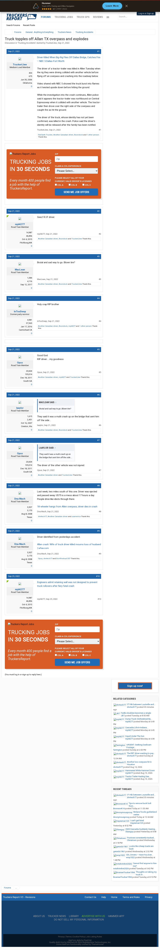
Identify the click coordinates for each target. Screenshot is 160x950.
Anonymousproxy (121, 817)
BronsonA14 (119, 808)
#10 (98, 576)
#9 (98, 531)
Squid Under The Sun (134, 736)
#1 (98, 51)
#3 (98, 256)
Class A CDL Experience (68, 166)
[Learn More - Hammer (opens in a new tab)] (80, 6)
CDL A (60, 185)
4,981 (29, 320)
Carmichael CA (25, 330)
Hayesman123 (136, 823)
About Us (39, 916)
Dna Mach (19, 498)
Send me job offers (76, 192)
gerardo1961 (119, 851)
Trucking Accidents (26, 43)
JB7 (122, 715)
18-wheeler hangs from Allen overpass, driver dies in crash (67, 506)
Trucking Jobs (64, 17)
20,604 (29, 371)
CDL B (74, 185)
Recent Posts (29, 25)
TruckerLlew (51, 43)
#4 (98, 298)
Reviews (98, 17)
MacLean (20, 269)
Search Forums (13, 25)
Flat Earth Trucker (45, 135)
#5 (98, 349)
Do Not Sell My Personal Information (79, 919)
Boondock (78, 135)
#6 (98, 395)
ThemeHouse (97, 944)
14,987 (29, 232)
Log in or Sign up (146, 13)
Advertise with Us (93, 916)
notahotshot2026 (121, 868)
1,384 (29, 278)
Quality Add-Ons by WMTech (80, 942)
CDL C (87, 185)
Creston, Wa (26, 426)
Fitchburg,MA (26, 242)
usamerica (76, 516)
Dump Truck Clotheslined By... (138, 719)
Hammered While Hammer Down (140, 770)
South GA (27, 381)
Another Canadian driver (63, 135)
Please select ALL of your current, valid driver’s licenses (73, 179)
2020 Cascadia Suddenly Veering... (140, 829)
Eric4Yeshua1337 (63, 559)
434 (30, 73)
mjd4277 (20, 224)
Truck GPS (83, 17)
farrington (117, 750)
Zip (56, 154)
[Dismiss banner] (126, 6)
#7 (98, 440)
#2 (98, 211)
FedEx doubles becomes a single (136, 713)
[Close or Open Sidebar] (147, 32)
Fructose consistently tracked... (141, 838)
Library (74, 916)
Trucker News (57, 916)
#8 (98, 485)
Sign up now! (135, 685)
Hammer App (116, 916)
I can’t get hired (137, 820)
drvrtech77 (42, 516)
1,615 (29, 416)
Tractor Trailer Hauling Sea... (137, 776)
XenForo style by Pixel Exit (80, 940)
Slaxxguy (129, 831)
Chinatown (132, 840)
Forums (46, 17)
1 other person (93, 135)
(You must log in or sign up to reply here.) (23, 674)
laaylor (20, 408)
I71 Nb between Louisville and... (141, 704)
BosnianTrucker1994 (122, 877)
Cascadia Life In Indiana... (136, 727)
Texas (29, 517)
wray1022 (130, 857)
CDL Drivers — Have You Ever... (139, 855)
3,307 (29, 507)
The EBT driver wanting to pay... (141, 753)
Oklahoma (27, 83)
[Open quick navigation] (150, 32)
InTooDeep (20, 311)
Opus (20, 362)
